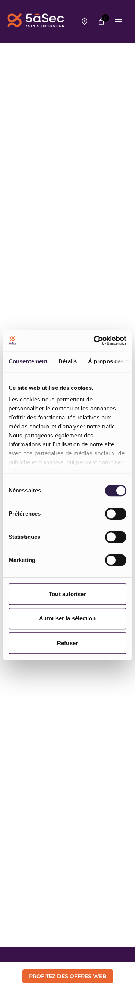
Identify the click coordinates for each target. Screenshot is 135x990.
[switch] (115, 514)
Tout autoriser (67, 594)
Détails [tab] (67, 361)
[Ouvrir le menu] (118, 21)
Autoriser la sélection (67, 618)
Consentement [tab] (28, 361)
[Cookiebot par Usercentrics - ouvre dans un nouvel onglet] (95, 340)
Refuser (67, 643)
